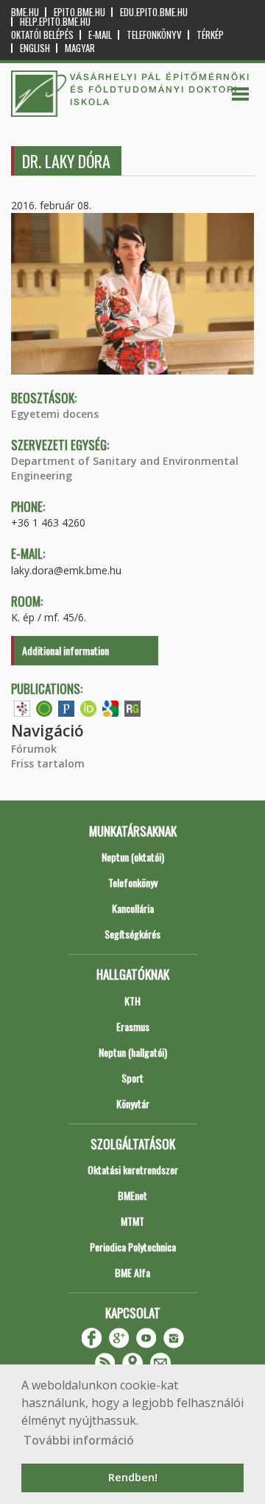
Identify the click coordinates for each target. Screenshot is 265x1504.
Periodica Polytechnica (133, 1246)
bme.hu (25, 12)
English (35, 48)
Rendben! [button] (133, 1477)
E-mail (100, 35)
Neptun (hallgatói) (133, 1052)
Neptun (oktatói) (133, 856)
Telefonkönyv (154, 35)
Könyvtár (132, 1103)
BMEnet (132, 1195)
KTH (132, 1000)
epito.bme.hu (79, 12)
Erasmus (132, 1026)
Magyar (80, 48)
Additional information (65, 650)
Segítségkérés (132, 933)
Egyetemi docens (55, 414)
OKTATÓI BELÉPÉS (42, 35)
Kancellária (133, 908)
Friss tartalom (48, 763)
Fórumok (34, 749)
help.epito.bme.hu (55, 21)
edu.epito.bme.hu (154, 12)
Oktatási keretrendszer (133, 1169)
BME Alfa (132, 1272)
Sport (132, 1077)
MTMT (132, 1221)
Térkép (210, 35)
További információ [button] (79, 1440)
